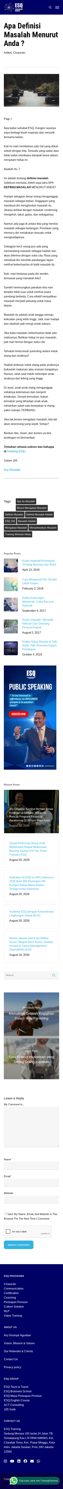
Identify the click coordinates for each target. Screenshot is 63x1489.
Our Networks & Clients (18, 1351)
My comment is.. (14, 1104)
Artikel (8, 52)
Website (8, 1193)
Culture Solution (14, 1306)
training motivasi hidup (18, 534)
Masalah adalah (27, 521)
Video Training (13, 1315)
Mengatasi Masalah (16, 527)
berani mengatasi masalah (32, 507)
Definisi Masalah (14, 514)
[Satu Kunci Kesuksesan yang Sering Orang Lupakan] (31, 1057)
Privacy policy (12, 1367)
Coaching (10, 1297)
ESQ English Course (17, 1400)
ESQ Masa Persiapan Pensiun (23, 1395)
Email (8, 1176)
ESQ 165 (10, 521)
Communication (13, 1288)
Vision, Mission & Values (19, 1343)
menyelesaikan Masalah (43, 527)
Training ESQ (15, 451)
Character (19, 52)
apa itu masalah (26, 501)
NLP (6, 1311)
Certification (11, 1293)
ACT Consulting (14, 1404)
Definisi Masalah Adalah (39, 514)
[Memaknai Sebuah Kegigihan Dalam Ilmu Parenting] (31, 1014)
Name (8, 1159)
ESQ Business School (17, 1391)
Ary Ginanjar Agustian (17, 1335)
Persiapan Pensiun (16, 1302)
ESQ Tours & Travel (16, 1386)
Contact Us (11, 1359)
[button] (57, 7)
